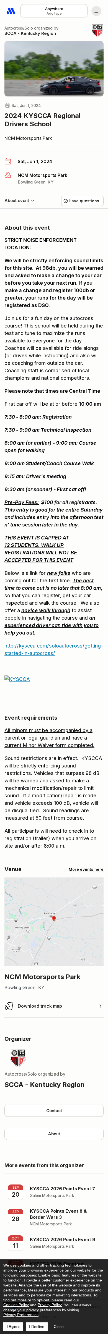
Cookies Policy (16, 1304)
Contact (54, 1110)
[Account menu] (96, 11)
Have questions (84, 200)
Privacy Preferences (20, 1314)
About (54, 1133)
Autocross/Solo (18, 28)
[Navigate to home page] (11, 11)
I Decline (36, 1326)
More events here (86, 869)
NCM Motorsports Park (28, 138)
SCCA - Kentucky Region (30, 33)
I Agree (13, 1326)
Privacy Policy (50, 1304)
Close (59, 1326)
